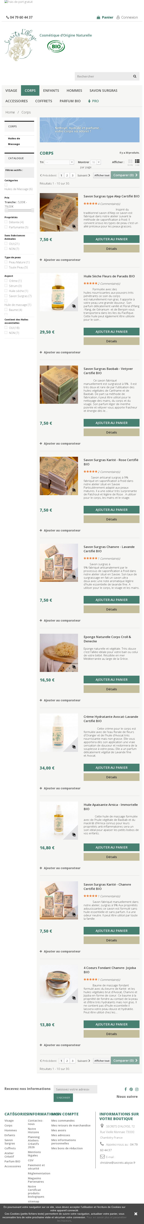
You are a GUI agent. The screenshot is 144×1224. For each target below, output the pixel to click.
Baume (15, 310)
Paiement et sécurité (36, 1166)
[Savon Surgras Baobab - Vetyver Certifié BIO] (59, 385)
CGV (30, 1160)
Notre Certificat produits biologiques (36, 1191)
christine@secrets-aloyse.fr (118, 1162)
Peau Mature (19, 262)
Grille (130, 164)
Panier (107, 17)
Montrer (83, 162)
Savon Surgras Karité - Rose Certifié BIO (111, 462)
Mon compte (64, 1114)
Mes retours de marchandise (71, 1125)
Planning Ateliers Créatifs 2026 (34, 1142)
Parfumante (18, 227)
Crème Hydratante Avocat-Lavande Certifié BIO (111, 718)
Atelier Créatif (9, 1154)
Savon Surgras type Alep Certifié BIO (112, 196)
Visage (11, 90)
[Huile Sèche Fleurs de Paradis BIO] (59, 292)
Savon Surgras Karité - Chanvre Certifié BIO (107, 886)
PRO (95, 101)
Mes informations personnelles (63, 1141)
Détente (16, 222)
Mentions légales (34, 1153)
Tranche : (10, 202)
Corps (30, 90)
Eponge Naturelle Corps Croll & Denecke (107, 639)
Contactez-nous (35, 1122)
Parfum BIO (70, 101)
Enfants (51, 90)
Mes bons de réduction (67, 1148)
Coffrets (43, 101)
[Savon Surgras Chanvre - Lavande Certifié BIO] (59, 563)
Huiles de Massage (14, 141)
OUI (14, 244)
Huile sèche (18, 291)
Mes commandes (63, 1120)
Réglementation (39, 1173)
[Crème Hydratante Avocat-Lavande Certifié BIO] (59, 733)
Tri (42, 162)
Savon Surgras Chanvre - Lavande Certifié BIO (109, 549)
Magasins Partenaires (36, 1179)
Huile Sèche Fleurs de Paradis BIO (109, 276)
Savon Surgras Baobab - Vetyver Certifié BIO (108, 370)
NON (14, 249)
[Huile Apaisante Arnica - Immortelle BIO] (59, 821)
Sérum (15, 286)
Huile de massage (17, 305)
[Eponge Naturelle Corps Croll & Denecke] (59, 653)
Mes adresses (60, 1135)
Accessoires (16, 101)
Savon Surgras (103, 90)
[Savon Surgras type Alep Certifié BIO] (59, 212)
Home (10, 112)
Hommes (74, 90)
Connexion (129, 17)
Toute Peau (18, 267)
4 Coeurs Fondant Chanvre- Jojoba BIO (110, 970)
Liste (137, 164)
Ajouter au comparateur (62, 260)
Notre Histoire (33, 1130)
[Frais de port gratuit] (72, 3)
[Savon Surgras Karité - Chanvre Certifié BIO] (59, 900)
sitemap (33, 1201)
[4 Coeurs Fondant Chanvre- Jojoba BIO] (59, 984)
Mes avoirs (58, 1130)
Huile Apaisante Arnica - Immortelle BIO (111, 806)
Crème (15, 281)
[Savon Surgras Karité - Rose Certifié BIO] (59, 476)
